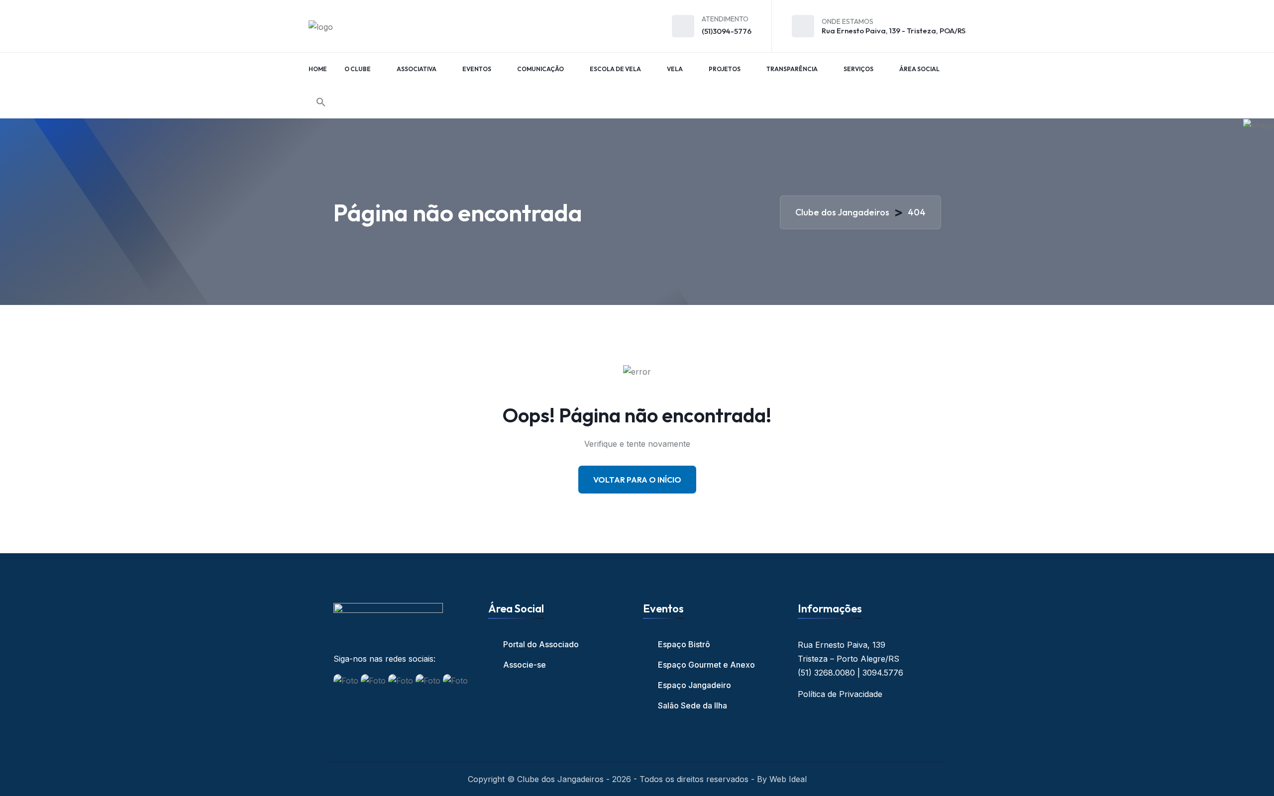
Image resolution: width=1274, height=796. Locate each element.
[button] (321, 102)
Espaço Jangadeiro (694, 685)
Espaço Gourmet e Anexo (706, 665)
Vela (675, 69)
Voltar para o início (637, 480)
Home (318, 69)
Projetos (725, 69)
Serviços (858, 69)
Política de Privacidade (840, 694)
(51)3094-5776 (726, 31)
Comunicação (540, 69)
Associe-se (524, 665)
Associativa (416, 69)
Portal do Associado (541, 644)
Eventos (476, 69)
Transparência (792, 69)
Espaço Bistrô (684, 644)
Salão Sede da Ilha (692, 705)
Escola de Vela (615, 69)
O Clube (357, 69)
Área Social (919, 69)
